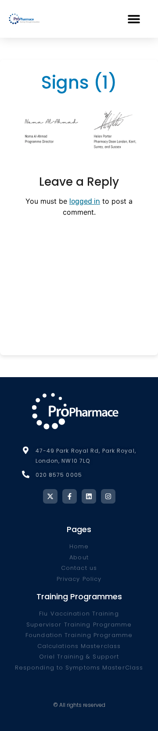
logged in (84, 201)
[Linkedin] (89, 496)
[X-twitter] (50, 496)
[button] (134, 19)
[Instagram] (108, 496)
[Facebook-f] (69, 496)
